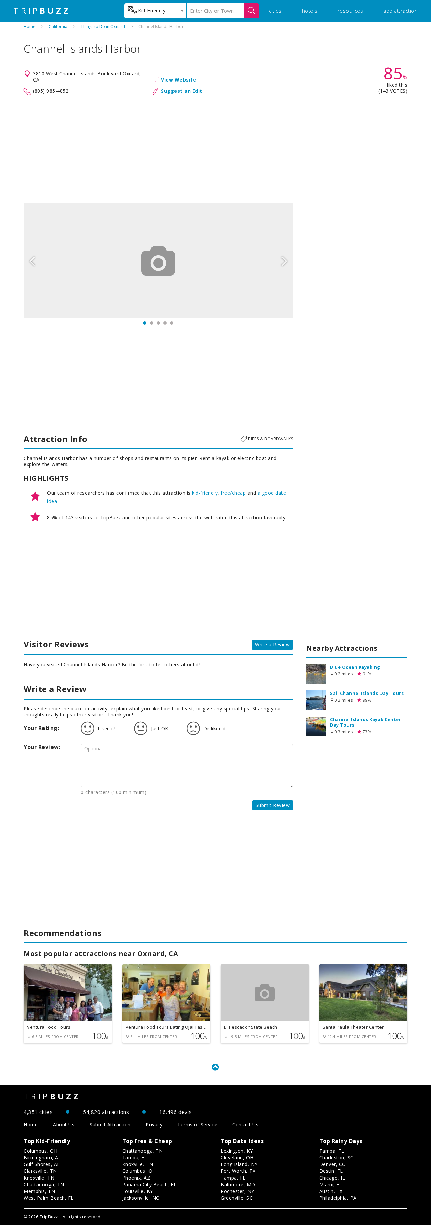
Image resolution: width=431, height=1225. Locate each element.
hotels (310, 10)
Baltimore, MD (238, 1184)
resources (350, 10)
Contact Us (245, 1124)
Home (29, 26)
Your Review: (42, 747)
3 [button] (158, 323)
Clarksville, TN (40, 1171)
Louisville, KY (137, 1191)
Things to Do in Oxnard (103, 26)
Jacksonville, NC (140, 1198)
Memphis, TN (39, 1191)
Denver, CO (332, 1164)
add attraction (400, 10)
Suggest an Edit (181, 91)
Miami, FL (330, 1184)
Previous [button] (32, 260)
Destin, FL (331, 1171)
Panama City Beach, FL (149, 1184)
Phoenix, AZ (136, 1177)
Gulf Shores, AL (42, 1164)
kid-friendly (205, 493)
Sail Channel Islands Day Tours (367, 693)
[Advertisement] (215, 149)
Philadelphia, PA (338, 1198)
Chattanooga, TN (44, 1184)
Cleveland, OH (237, 1157)
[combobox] (155, 10)
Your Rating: (41, 727)
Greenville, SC (237, 1198)
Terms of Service (197, 1124)
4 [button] (165, 323)
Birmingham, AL (42, 1157)
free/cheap (233, 493)
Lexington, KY (237, 1151)
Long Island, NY (239, 1164)
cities (275, 10)
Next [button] (284, 260)
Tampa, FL (134, 1157)
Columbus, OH (40, 1151)
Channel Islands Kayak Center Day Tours (365, 722)
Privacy (154, 1124)
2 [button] (151, 323)
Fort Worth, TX (238, 1171)
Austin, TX (331, 1191)
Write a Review (272, 644)
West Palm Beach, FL (49, 1198)
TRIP (42, 11)
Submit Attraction (110, 1124)
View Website (178, 79)
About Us (63, 1124)
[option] (158, 260)
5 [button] (171, 323)
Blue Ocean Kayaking (355, 667)
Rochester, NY (237, 1191)
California (58, 26)
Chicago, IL (332, 1177)
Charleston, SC (336, 1157)
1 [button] (144, 323)
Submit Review (273, 805)
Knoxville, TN (39, 1177)
